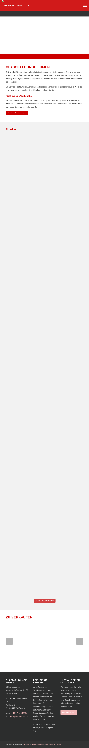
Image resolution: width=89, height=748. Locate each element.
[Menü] (84, 5)
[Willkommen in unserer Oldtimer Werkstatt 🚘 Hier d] (25, 567)
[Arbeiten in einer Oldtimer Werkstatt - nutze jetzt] (25, 173)
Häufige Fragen (51, 744)
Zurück (9, 641)
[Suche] (78, 5)
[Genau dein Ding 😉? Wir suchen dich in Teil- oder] (64, 374)
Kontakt (59, 744)
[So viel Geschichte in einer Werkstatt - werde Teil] (25, 449)
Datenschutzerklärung (38, 744)
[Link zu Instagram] (81, 744)
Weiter (79, 641)
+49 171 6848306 (19, 713)
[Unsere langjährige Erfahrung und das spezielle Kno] (64, 272)
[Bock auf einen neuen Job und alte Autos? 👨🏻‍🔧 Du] (64, 564)
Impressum (26, 744)
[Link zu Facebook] (78, 744)
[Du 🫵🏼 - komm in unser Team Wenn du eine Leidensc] (25, 287)
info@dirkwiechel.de (19, 716)
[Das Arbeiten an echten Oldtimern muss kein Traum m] (64, 166)
